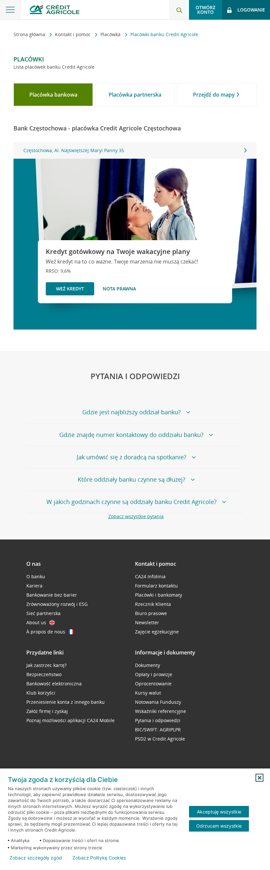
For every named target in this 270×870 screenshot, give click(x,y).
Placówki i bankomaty (158, 595)
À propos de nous (45, 632)
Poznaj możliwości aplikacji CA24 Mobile (70, 720)
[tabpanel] (135, 150)
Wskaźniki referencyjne (160, 711)
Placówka (111, 34)
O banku (35, 576)
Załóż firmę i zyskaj (47, 711)
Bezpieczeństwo (44, 674)
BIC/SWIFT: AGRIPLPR (158, 729)
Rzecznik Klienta (153, 604)
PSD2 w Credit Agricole (160, 739)
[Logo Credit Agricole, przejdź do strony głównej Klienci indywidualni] (54, 9)
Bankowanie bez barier (51, 595)
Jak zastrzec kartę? (46, 665)
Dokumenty (147, 665)
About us (36, 622)
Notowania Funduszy (158, 702)
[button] (259, 777)
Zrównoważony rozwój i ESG (57, 604)
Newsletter (147, 622)
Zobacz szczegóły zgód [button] (36, 857)
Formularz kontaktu (156, 586)
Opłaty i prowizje (153, 674)
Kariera (34, 586)
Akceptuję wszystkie (219, 811)
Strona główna (30, 34)
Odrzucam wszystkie (219, 826)
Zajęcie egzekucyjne (157, 632)
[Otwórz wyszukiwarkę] (179, 10)
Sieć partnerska (43, 613)
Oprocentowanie (153, 683)
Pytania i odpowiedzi (157, 720)
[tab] (53, 94)
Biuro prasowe (151, 613)
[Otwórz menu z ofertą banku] (10, 10)
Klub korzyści (40, 693)
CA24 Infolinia (150, 576)
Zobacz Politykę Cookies (99, 857)
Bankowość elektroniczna (54, 683)
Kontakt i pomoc (73, 34)
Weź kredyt (70, 289)
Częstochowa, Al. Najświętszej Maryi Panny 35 (73, 150)
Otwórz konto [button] (205, 9)
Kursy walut (148, 693)
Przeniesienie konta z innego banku (65, 702)
